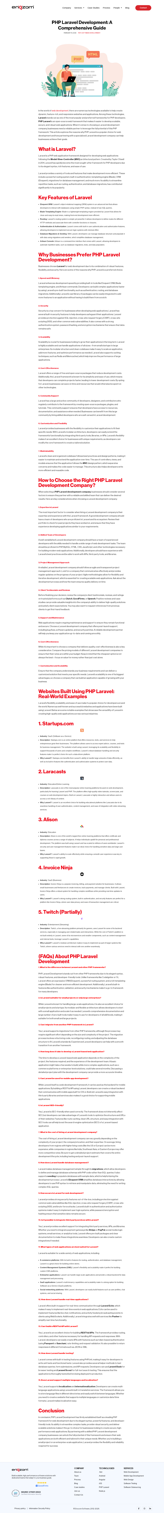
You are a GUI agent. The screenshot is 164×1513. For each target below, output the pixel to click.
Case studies (79, 1487)
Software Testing (130, 1483)
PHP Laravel (104, 1487)
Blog (127, 8)
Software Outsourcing (132, 1487)
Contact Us (78, 1495)
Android (102, 1476)
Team (76, 1476)
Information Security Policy (39, 1508)
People (116, 8)
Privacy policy (20, 1508)
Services (78, 8)
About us (77, 1472)
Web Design (129, 1480)
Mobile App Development (134, 1476)
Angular (102, 1480)
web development (60, 111)
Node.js (102, 1491)
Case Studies (94, 8)
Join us (77, 1491)
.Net (100, 1472)
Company (66, 8)
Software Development (90, 33)
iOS (100, 1483)
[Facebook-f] (139, 1508)
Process (106, 8)
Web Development (131, 1472)
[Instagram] (144, 1508)
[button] (79, 8)
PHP (79, 33)
